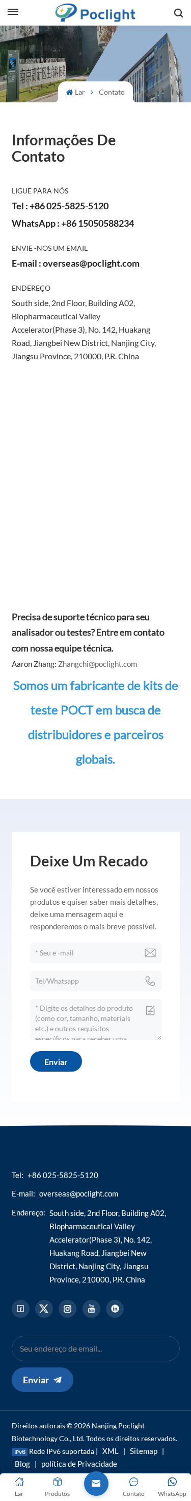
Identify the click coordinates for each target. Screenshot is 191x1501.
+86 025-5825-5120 (69, 205)
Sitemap (143, 1450)
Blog (22, 1463)
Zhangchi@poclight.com (97, 663)
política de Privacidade (79, 1463)
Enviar (36, 1379)
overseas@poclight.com (91, 263)
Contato (112, 92)
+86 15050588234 (97, 223)
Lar (80, 92)
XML (110, 1450)
